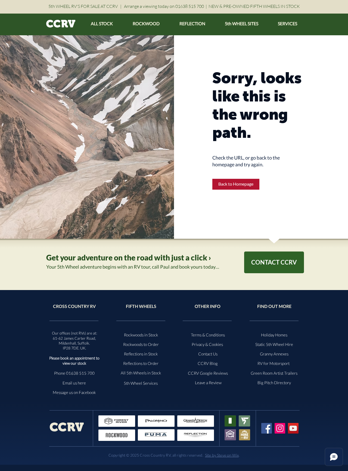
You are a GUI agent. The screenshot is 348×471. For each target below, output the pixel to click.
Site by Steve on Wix (222, 455)
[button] (235, 184)
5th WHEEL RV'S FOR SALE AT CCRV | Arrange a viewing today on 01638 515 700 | (128, 6)
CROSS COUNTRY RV (74, 306)
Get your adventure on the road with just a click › (128, 257)
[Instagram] (280, 428)
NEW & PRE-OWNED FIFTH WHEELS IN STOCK (254, 6)
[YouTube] (293, 428)
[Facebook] (266, 428)
